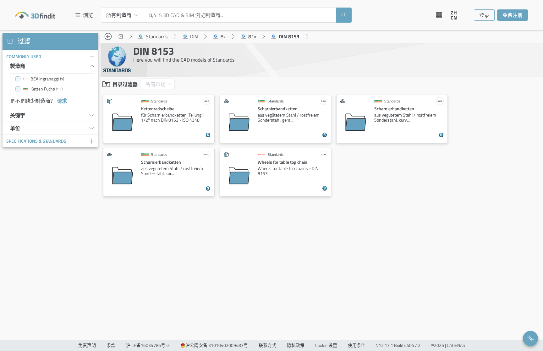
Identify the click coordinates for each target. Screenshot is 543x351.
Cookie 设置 (326, 345)
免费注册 (512, 15)
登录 (484, 15)
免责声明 (87, 345)
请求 (62, 101)
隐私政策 (295, 345)
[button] (530, 338)
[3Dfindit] (35, 15)
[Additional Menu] (439, 15)
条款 (111, 345)
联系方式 (267, 345)
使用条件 (356, 345)
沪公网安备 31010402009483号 (216, 345)
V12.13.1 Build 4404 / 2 (398, 345)
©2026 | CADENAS (448, 345)
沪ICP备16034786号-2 (148, 345)
